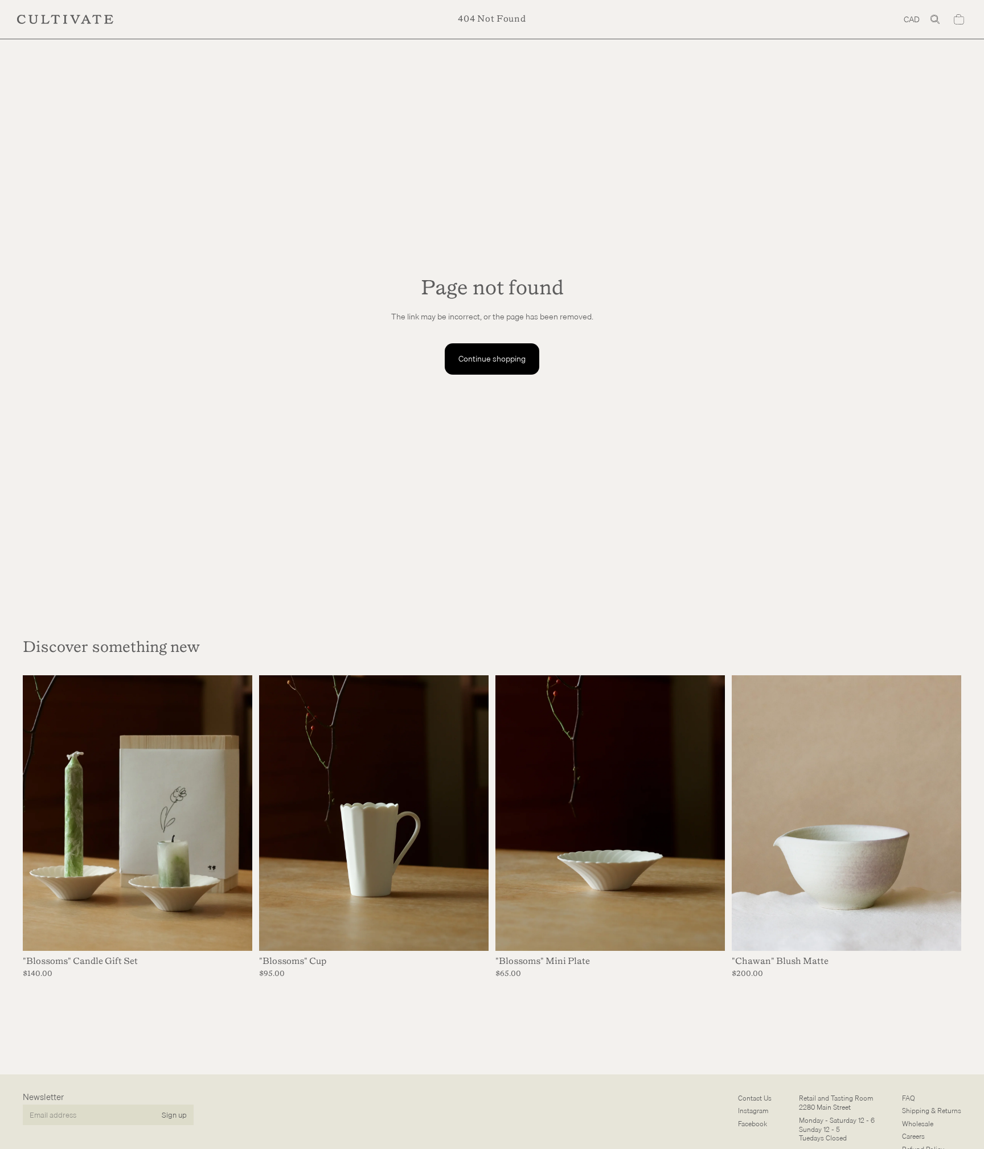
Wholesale (917, 1123)
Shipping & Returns (931, 1110)
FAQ (908, 1098)
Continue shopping (492, 358)
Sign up (174, 1114)
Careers (913, 1136)
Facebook (752, 1123)
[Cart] (958, 19)
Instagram (753, 1110)
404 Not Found (492, 19)
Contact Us (755, 1098)
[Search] (935, 19)
